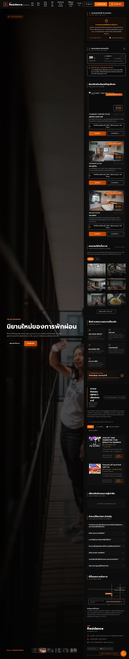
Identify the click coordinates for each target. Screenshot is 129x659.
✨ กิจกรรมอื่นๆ (93, 430)
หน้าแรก (32, 4)
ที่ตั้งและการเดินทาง (70, 4)
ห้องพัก (38, 4)
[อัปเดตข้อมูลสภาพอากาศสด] (124, 48)
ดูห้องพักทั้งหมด (14, 343)
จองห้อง (97, 133)
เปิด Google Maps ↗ (114, 602)
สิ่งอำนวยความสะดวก (61, 4)
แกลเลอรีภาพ (45, 4)
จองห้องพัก (30, 343)
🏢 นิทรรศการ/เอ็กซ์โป (112, 427)
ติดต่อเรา (79, 4)
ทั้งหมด (90, 259)
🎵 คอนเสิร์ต (99, 427)
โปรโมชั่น (52, 4)
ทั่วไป (97, 259)
